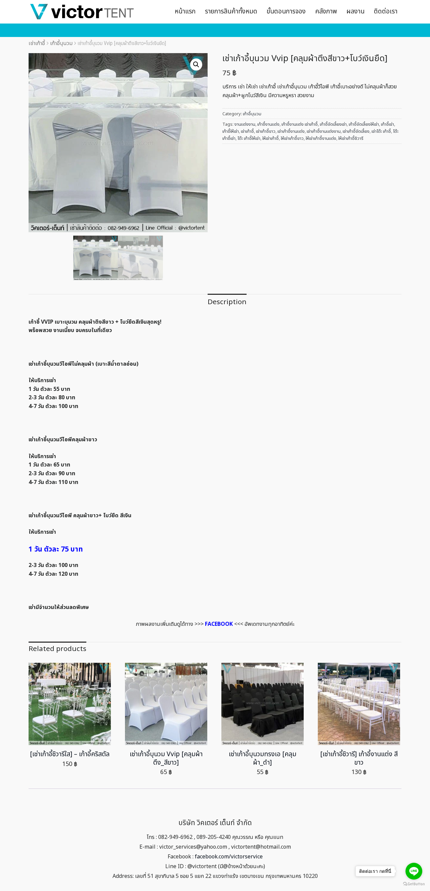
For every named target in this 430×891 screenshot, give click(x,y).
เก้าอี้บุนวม (61, 43)
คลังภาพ (326, 11)
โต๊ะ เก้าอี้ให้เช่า (249, 138)
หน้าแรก (185, 11)
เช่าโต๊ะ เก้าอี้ (381, 131)
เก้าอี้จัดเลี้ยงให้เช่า (364, 124)
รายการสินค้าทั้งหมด (231, 11)
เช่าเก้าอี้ (37, 43)
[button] (196, 64)
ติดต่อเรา (385, 11)
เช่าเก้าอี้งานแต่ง (291, 131)
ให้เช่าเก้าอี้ (270, 138)
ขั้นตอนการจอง (286, 11)
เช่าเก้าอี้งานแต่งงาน (324, 131)
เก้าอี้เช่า (387, 124)
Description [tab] (227, 302)
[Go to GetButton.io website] (414, 884)
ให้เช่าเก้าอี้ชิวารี (350, 138)
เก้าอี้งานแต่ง (268, 124)
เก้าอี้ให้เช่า (230, 131)
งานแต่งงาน (244, 124)
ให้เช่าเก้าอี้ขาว (292, 138)
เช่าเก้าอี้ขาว (265, 131)
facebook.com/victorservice (229, 857)
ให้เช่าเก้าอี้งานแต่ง (321, 138)
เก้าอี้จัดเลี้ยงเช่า (333, 124)
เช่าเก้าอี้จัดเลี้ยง (356, 131)
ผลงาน (355, 11)
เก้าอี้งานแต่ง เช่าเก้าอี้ (300, 124)
